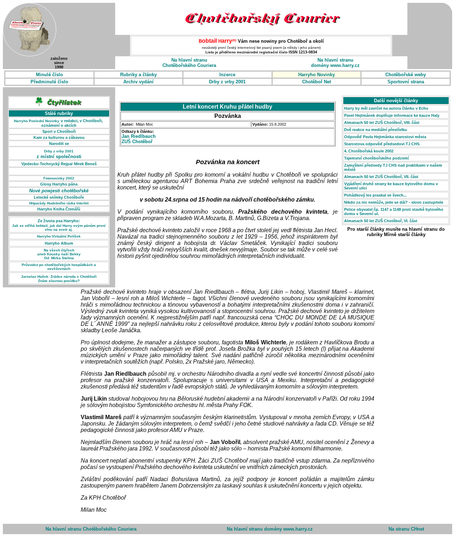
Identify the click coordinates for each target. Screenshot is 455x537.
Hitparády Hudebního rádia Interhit (59, 203)
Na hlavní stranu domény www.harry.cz (270, 529)
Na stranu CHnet (406, 529)
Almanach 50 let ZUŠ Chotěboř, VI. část (380, 221)
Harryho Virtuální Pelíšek (59, 236)
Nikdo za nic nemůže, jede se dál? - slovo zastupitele (393, 202)
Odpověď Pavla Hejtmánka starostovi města (385, 137)
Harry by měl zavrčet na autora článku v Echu (386, 108)
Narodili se (59, 143)
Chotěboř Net (316, 81)
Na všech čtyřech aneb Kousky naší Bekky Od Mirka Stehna (59, 254)
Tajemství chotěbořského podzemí (376, 158)
